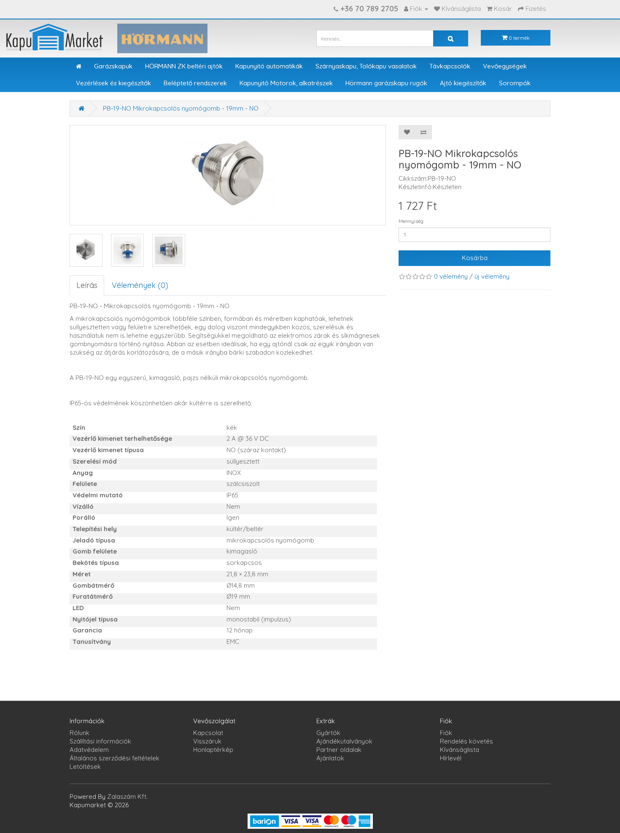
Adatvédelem (89, 750)
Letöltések (85, 766)
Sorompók (515, 83)
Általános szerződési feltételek (114, 758)
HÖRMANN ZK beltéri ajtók (184, 66)
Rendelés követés (466, 741)
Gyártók (328, 733)
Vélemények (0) (140, 285)
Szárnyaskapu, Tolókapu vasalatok (366, 66)
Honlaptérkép (213, 750)
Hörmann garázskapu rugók (386, 83)
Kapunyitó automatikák (269, 66)
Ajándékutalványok (344, 741)
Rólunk (79, 733)
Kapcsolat (208, 733)
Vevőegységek (505, 66)
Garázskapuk (113, 66)
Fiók (446, 733)
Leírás (86, 285)
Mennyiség (411, 221)
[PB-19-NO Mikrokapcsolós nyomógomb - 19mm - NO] (86, 250)
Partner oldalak (338, 750)
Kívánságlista (459, 750)
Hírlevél (450, 758)
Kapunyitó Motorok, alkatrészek (286, 83)
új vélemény (491, 276)
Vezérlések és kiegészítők (113, 83)
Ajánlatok (330, 758)
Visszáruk (207, 741)
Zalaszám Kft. (127, 796)
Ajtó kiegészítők (463, 83)
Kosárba (475, 258)
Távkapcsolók (449, 66)
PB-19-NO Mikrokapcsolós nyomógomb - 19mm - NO (181, 108)
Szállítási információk (100, 741)
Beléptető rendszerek (195, 83)
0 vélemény (451, 276)
